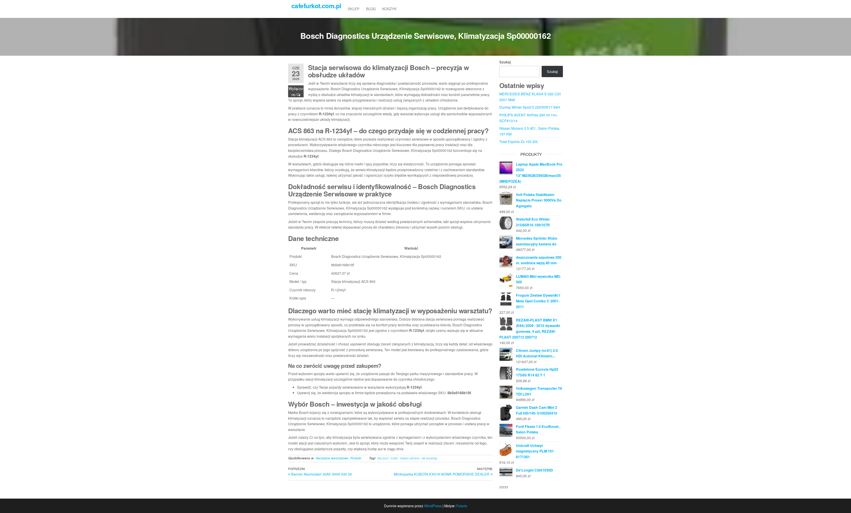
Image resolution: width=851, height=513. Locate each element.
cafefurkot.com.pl (316, 5)
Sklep (353, 8)
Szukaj (505, 62)
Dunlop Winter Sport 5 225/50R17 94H (529, 107)
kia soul (383, 458)
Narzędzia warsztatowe (332, 458)
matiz (394, 458)
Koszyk (389, 8)
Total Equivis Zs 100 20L (518, 141)
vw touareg (429, 458)
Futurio (461, 505)
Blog (371, 8)
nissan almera (410, 458)
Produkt (355, 458)
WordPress (433, 505)
